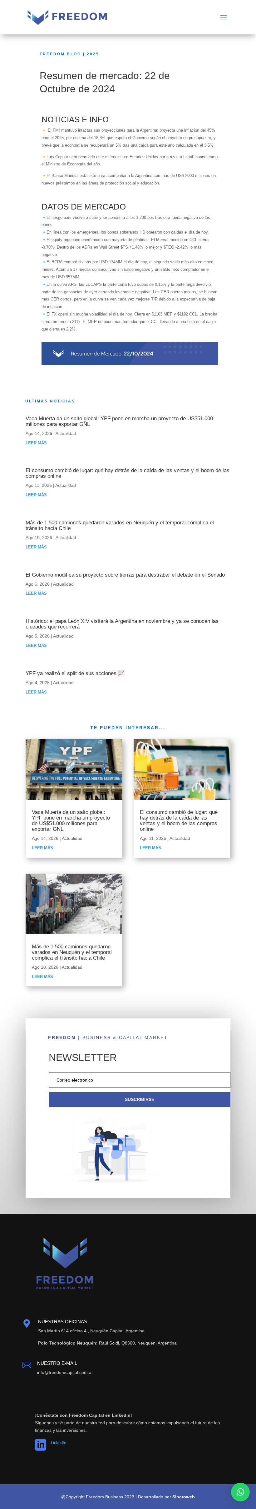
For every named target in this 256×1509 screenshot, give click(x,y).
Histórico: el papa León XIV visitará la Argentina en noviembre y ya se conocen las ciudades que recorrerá (122, 624)
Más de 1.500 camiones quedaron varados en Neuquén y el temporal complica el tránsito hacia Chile (120, 525)
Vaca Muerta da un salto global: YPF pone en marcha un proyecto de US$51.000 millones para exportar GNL (119, 421)
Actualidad (66, 433)
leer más (36, 443)
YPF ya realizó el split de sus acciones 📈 (75, 673)
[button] (240, 1492)
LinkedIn (58, 1442)
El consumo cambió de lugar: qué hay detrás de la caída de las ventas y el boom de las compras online (127, 473)
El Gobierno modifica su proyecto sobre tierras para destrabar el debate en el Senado (125, 575)
